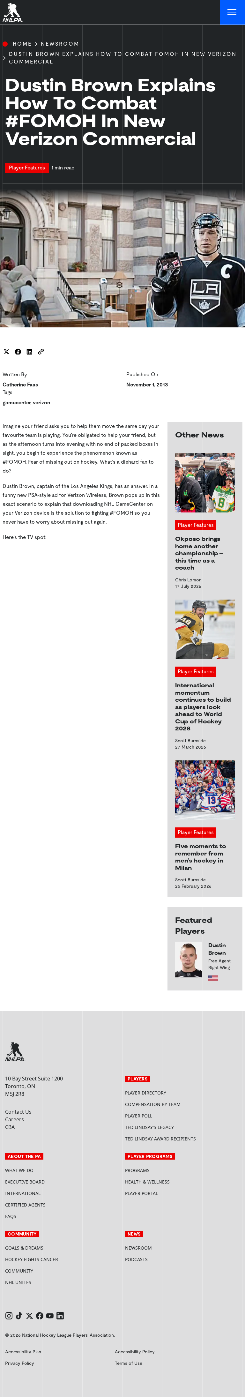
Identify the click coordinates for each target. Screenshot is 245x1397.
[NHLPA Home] (13, 12)
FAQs (10, 1216)
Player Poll (138, 1116)
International (23, 1193)
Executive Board (25, 1182)
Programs (137, 1170)
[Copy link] (41, 351)
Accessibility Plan (23, 1351)
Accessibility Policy (135, 1351)
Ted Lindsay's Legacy (149, 1127)
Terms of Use (128, 1363)
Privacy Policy (19, 1363)
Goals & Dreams (24, 1248)
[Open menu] (232, 12)
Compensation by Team (153, 1104)
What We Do (19, 1170)
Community (19, 1271)
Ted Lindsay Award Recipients (160, 1139)
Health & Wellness (147, 1182)
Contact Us (18, 1111)
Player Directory (145, 1093)
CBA (10, 1127)
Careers (14, 1119)
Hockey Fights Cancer (31, 1259)
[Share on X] (6, 351)
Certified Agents (25, 1205)
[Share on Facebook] (18, 351)
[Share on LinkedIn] (29, 351)
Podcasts (136, 1259)
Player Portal (165, 1193)
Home (22, 44)
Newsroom (60, 44)
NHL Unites (42, 1282)
